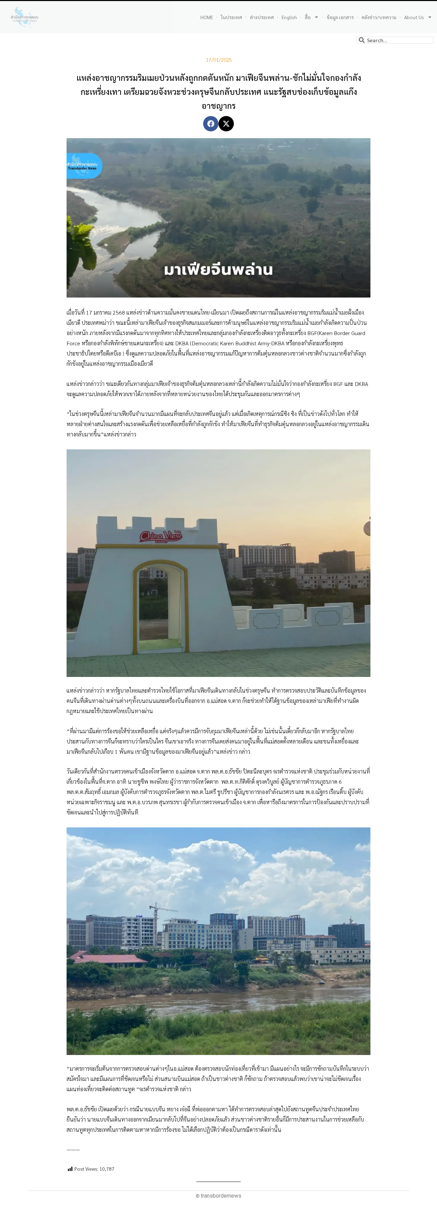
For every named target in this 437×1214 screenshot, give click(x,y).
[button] (210, 123)
